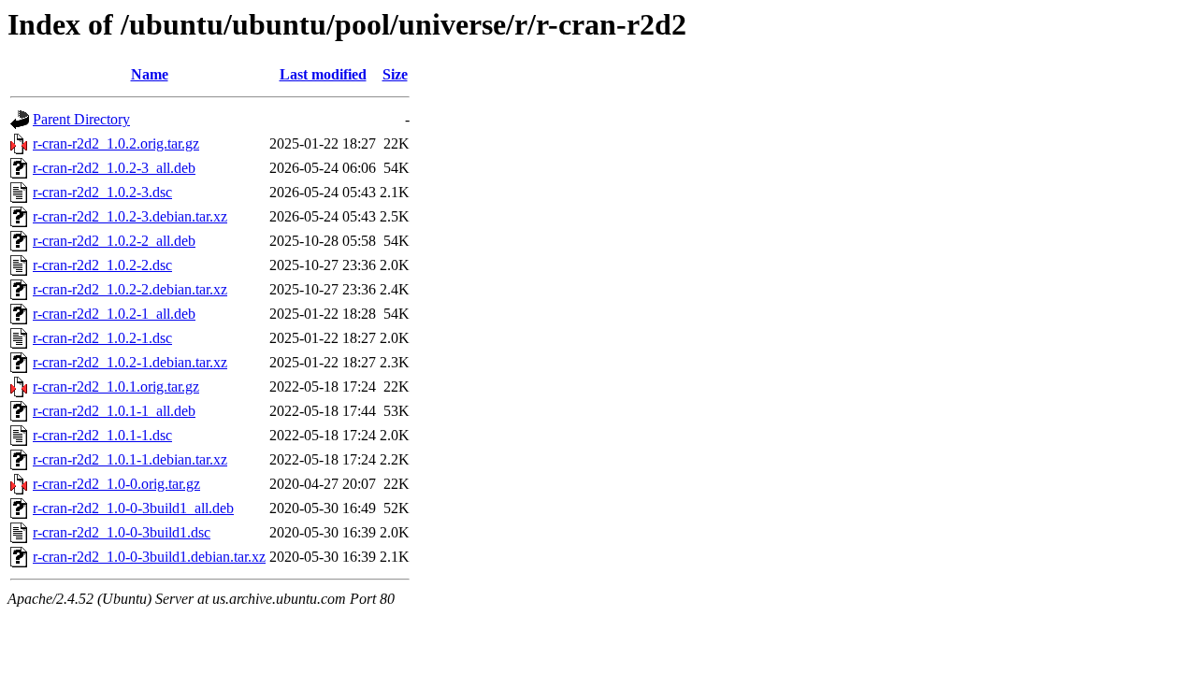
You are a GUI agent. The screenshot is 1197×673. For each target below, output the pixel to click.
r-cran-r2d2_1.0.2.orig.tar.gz (116, 143)
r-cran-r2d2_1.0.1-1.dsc (102, 435)
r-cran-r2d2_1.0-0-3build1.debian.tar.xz (149, 557)
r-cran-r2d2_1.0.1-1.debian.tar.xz (130, 459)
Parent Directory (81, 119)
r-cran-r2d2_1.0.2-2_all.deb (114, 241)
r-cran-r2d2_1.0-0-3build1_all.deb (133, 508)
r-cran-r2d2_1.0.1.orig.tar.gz (116, 386)
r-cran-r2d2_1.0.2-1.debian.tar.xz (130, 362)
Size (395, 74)
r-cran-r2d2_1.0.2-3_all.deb (114, 168)
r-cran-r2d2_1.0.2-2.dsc (102, 265)
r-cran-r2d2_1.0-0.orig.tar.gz (116, 484)
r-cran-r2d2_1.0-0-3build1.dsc (121, 532)
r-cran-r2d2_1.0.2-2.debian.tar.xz (130, 289)
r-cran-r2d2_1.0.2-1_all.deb (114, 314)
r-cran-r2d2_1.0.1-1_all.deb (114, 411)
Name (149, 74)
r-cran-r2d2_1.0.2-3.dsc (102, 192)
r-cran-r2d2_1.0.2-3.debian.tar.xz (130, 216)
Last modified (323, 74)
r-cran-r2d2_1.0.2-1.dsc (102, 338)
